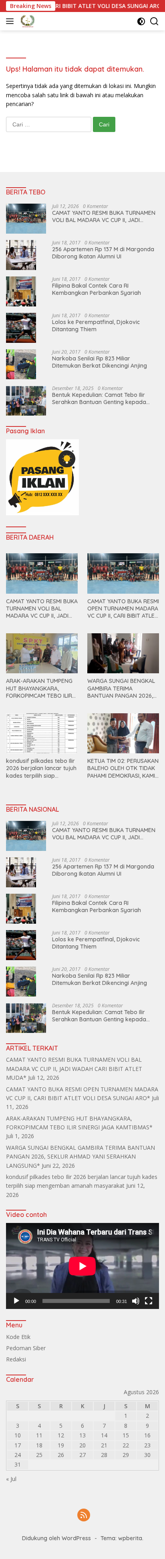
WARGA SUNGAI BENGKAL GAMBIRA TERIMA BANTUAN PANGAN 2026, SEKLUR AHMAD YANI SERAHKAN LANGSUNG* (121, 688)
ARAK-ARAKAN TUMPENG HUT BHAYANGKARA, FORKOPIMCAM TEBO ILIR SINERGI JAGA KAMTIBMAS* (41, 688)
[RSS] (83, 1516)
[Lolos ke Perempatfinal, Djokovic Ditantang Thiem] (21, 328)
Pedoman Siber (26, 1348)
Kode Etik (18, 1337)
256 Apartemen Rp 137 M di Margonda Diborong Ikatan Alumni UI (103, 253)
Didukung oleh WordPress (56, 1538)
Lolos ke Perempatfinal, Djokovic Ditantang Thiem (96, 325)
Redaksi (16, 1359)
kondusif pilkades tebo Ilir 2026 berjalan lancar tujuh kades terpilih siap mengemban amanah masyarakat (41, 768)
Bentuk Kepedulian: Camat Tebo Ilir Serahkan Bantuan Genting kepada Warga (99, 398)
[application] (82, 1266)
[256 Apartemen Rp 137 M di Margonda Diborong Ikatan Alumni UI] (21, 255)
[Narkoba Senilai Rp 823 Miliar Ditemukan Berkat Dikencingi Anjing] (21, 364)
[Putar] (16, 1301)
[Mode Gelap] (141, 21)
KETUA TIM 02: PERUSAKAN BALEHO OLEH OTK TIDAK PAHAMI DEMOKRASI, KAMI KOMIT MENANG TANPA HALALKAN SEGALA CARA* (123, 768)
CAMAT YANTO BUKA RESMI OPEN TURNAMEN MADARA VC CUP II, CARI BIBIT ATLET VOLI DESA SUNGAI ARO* (123, 609)
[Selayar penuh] (149, 1301)
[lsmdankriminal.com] (26, 21)
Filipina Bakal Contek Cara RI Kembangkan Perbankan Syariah (96, 289)
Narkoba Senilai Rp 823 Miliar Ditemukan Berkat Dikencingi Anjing (99, 362)
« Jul (11, 1479)
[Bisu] (136, 1301)
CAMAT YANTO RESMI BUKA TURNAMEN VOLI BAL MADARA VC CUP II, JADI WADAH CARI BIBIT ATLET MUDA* (103, 216)
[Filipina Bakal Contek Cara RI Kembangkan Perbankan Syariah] (21, 291)
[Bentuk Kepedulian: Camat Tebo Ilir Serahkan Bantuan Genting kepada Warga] (26, 401)
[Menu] (11, 21)
